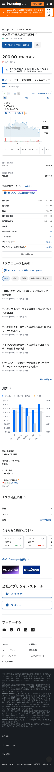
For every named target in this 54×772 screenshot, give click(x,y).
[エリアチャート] (8, 93)
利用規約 (5, 736)
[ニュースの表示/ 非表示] (18, 93)
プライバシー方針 (9, 745)
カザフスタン (46, 520)
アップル (31, 538)
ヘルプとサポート (37, 656)
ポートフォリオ (9, 656)
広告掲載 (33, 650)
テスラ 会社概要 (12, 497)
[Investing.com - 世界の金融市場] (16, 4)
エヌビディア (10, 538)
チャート (14, 79)
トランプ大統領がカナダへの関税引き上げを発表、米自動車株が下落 (25, 346)
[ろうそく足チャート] (5, 93)
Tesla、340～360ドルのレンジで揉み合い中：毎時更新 (26, 292)
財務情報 (26, 79)
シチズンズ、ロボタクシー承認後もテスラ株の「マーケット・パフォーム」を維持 (25, 364)
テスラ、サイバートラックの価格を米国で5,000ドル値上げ (26, 310)
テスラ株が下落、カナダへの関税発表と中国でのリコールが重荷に (26, 328)
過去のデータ (14, 87)
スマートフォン (9, 650)
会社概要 (33, 644)
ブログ (5, 644)
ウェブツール (8, 661)
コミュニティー (42, 79)
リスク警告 (6, 754)
